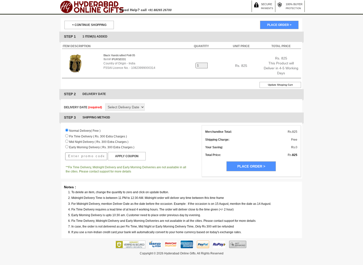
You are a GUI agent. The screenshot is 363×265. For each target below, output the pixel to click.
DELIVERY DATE (83, 107)
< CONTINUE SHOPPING (89, 25)
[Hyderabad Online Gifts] (91, 6)
